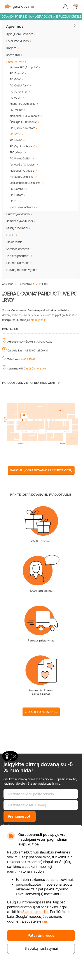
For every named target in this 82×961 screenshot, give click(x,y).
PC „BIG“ (14, 201)
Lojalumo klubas (17, 41)
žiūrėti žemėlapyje (35, 368)
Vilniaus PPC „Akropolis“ (24, 67)
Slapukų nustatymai (41, 948)
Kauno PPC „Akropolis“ (23, 104)
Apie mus (15, 26)
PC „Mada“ (16, 140)
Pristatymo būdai (18, 214)
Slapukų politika (35, 911)
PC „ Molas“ (16, 110)
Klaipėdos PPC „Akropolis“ (25, 116)
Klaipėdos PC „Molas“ (22, 170)
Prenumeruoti (19, 816)
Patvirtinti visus (41, 935)
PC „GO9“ (15, 79)
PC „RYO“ (15, 134)
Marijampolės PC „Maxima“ (25, 183)
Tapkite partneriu (18, 256)
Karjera (11, 48)
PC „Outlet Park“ (19, 85)
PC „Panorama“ (19, 91)
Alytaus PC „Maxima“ (22, 177)
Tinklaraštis (14, 242)
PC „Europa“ (17, 73)
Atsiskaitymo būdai (19, 221)
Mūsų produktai (17, 228)
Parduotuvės (15, 62)
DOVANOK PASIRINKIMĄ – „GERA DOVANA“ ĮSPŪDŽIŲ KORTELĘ (41, 16)
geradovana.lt (37, 319)
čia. (45, 921)
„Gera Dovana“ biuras (22, 207)
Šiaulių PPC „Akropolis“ (23, 122)
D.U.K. (10, 235)
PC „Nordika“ (17, 189)
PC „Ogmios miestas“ (22, 146)
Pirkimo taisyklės (17, 263)
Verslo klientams (17, 249)
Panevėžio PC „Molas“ (22, 164)
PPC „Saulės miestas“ (22, 128)
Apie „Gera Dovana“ (19, 34)
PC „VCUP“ (16, 97)
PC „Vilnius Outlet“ (20, 158)
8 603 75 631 (29, 359)
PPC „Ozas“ (16, 195)
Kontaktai (13, 55)
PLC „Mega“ (16, 152)
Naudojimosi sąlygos (20, 270)
